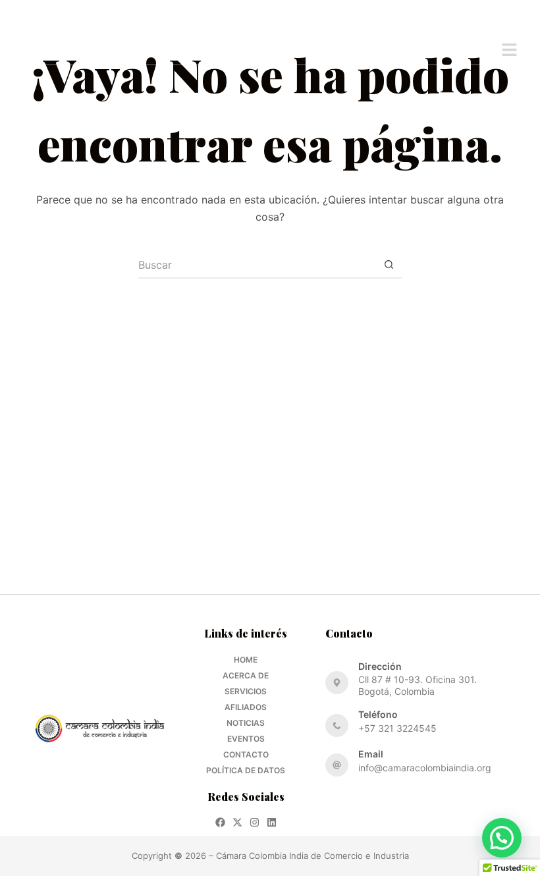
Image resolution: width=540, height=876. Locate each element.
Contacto (246, 754)
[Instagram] (254, 822)
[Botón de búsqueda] (388, 265)
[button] (510, 50)
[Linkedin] (272, 822)
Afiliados (246, 707)
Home (245, 660)
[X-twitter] (237, 822)
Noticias (246, 723)
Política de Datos (245, 770)
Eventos (246, 739)
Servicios (246, 691)
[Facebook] (220, 822)
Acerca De (246, 675)
